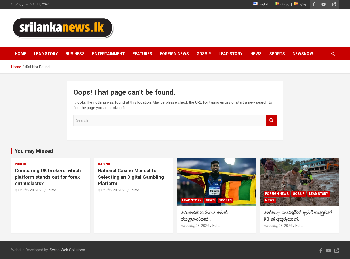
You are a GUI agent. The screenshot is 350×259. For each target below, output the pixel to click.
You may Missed (34, 151)
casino (104, 164)
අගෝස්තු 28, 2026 (29, 190)
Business (75, 53)
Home (20, 53)
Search (271, 120)
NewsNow (303, 53)
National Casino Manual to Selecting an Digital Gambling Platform (131, 177)
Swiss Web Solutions (67, 249)
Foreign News (174, 53)
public (20, 164)
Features (142, 53)
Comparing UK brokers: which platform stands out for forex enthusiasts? (48, 177)
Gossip (204, 53)
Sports (277, 53)
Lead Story (46, 53)
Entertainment (108, 53)
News (256, 53)
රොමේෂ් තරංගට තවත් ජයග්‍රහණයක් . (204, 216)
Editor (51, 190)
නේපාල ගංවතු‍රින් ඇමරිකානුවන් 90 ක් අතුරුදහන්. (298, 216)
